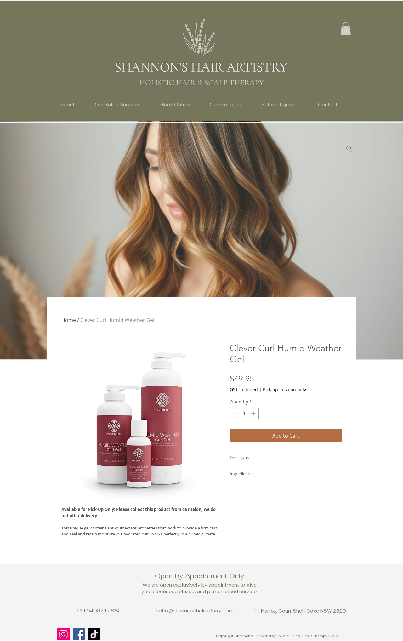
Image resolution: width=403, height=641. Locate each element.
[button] (117, 104)
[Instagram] (63, 634)
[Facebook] (79, 634)
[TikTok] (94, 634)
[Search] (349, 148)
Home (68, 320)
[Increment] (254, 413)
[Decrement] (235, 413)
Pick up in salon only (284, 389)
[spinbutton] (244, 413)
